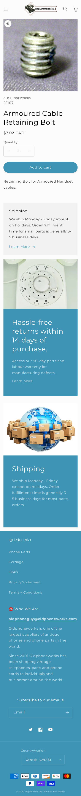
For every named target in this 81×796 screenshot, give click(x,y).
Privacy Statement (25, 582)
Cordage (16, 562)
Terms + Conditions (25, 592)
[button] (6, 9)
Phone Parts (19, 552)
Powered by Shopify (54, 792)
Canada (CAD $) (38, 759)
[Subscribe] (67, 712)
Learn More (19, 247)
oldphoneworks (33, 792)
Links (13, 572)
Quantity (10, 142)
